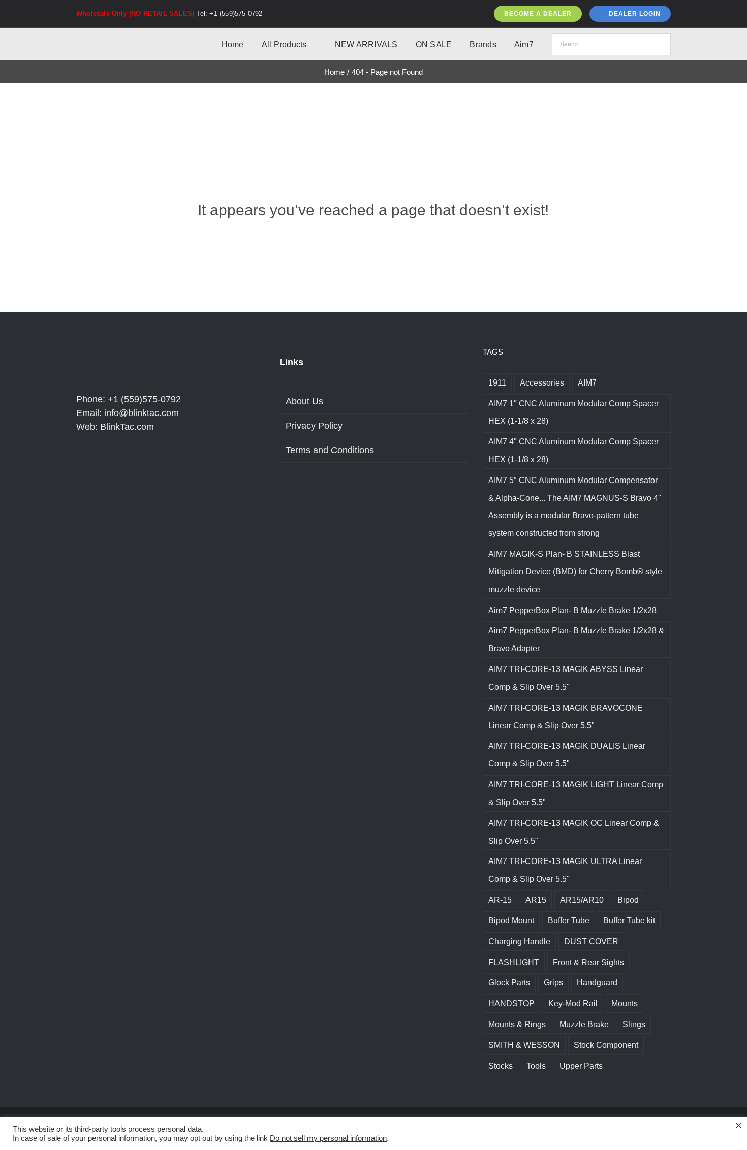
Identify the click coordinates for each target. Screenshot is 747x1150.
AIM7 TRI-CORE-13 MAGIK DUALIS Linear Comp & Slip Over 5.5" (566, 754)
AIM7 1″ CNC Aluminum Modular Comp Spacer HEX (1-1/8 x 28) (573, 412)
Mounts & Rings (517, 1024)
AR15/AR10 (582, 899)
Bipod (628, 899)
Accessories (542, 382)
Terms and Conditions (330, 450)
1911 (497, 382)
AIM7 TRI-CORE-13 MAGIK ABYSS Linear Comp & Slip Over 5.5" (565, 677)
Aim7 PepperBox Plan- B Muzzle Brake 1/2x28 (572, 610)
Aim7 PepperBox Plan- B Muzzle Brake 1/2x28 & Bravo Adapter (576, 639)
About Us (304, 401)
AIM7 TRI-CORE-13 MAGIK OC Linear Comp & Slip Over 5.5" (573, 831)
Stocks (500, 1065)
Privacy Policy (314, 426)
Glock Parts (509, 982)
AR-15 (500, 899)
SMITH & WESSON (524, 1044)
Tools (536, 1065)
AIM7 (587, 382)
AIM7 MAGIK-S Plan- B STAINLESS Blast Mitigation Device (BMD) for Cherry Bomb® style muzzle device (575, 571)
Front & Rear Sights (588, 962)
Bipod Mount (511, 920)
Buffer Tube (568, 920)
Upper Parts (581, 1065)
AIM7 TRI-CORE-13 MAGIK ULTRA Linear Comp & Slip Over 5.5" (565, 869)
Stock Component (606, 1044)
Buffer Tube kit (629, 920)
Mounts (624, 1003)
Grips (553, 982)
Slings (633, 1024)
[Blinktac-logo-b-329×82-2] (121, 38)
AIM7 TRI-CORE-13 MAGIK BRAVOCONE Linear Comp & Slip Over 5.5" (565, 716)
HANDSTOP (511, 1003)
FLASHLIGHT (513, 962)
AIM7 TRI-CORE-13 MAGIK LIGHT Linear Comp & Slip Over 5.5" (575, 793)
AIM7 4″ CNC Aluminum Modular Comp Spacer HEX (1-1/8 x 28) (573, 450)
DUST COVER (591, 941)
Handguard (597, 982)
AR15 (535, 899)
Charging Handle (519, 941)
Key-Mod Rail (573, 1003)
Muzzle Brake (584, 1024)
